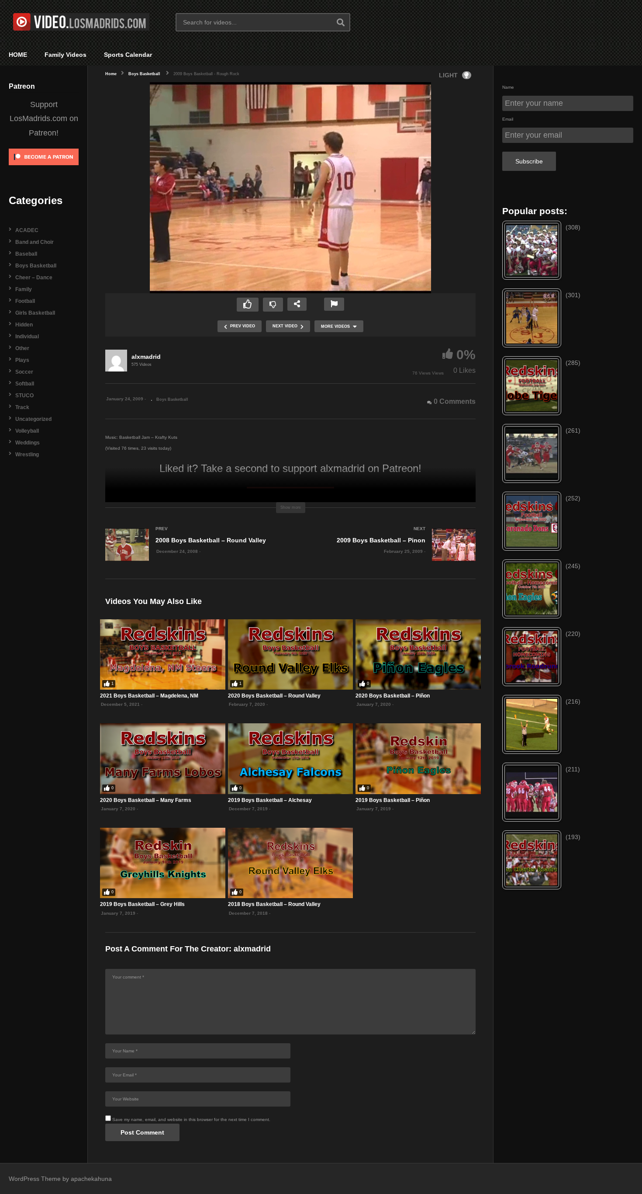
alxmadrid (146, 356)
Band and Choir (34, 242)
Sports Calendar (128, 54)
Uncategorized (33, 419)
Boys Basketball (35, 266)
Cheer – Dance (33, 277)
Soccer (24, 372)
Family (23, 289)
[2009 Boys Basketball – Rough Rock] (162, 654)
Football (25, 301)
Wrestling (27, 454)
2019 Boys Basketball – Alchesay (270, 800)
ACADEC (26, 230)
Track (22, 407)
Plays (22, 360)
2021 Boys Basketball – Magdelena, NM (149, 696)
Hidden (24, 325)
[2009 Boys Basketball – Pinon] (387, 553)
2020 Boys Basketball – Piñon (393, 696)
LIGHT (448, 75)
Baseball (26, 254)
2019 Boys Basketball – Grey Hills (142, 904)
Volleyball (27, 431)
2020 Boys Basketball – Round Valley (274, 696)
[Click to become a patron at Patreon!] (44, 168)
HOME (18, 54)
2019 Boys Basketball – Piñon (393, 800)
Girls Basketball (35, 313)
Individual (27, 336)
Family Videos (65, 54)
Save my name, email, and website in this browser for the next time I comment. (191, 1119)
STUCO (24, 395)
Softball (24, 384)
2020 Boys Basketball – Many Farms (145, 800)
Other (22, 348)
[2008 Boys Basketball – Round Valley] (193, 553)
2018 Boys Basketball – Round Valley (274, 904)
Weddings (27, 443)
